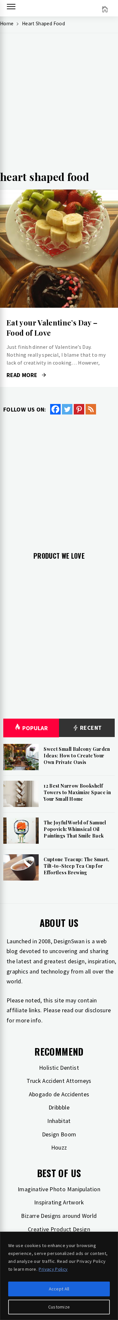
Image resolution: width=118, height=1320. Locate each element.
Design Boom (59, 1134)
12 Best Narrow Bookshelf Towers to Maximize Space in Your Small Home (77, 792)
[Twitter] (67, 409)
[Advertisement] (59, 104)
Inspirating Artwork (59, 1202)
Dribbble (59, 1107)
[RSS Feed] (91, 409)
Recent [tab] (90, 727)
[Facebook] (55, 409)
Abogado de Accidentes (59, 1094)
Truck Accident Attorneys (59, 1081)
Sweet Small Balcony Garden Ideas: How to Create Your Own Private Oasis (77, 755)
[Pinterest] (79, 409)
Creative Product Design (59, 1229)
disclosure (98, 1010)
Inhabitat (58, 1121)
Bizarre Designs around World (59, 1215)
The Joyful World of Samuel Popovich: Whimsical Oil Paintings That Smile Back (75, 829)
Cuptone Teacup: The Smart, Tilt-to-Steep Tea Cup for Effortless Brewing (76, 865)
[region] (59, 1276)
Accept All (59, 1289)
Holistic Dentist (59, 1067)
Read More (59, 249)
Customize (59, 1307)
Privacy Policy (53, 1269)
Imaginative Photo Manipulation (59, 1189)
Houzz (59, 1147)
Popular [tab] (35, 728)
